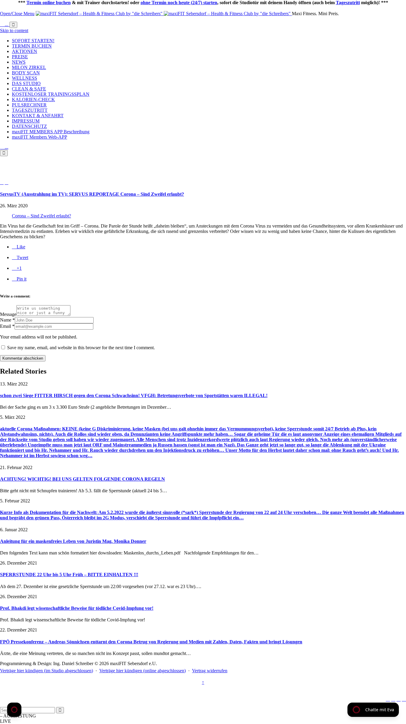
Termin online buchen (48, 2)
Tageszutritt (348, 2)
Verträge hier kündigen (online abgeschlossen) (142, 670)
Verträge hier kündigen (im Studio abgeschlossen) (46, 670)
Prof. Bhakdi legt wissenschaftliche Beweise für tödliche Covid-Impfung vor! (76, 608)
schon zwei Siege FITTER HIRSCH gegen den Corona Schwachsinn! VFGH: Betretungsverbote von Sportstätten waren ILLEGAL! (133, 395)
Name (5, 319)
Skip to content (14, 30)
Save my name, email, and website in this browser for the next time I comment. (80, 347)
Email (5, 326)
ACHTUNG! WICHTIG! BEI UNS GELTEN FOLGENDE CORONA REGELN (82, 479)
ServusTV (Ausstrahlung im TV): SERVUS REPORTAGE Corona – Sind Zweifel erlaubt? (92, 194)
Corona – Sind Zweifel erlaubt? (41, 215)
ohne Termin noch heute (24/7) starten (179, 2)
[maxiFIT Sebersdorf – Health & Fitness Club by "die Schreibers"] (164, 13)
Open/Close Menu (17, 13)
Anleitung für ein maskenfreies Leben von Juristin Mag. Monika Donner (73, 541)
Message (8, 314)
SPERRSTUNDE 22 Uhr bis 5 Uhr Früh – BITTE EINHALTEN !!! (69, 574)
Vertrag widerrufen (209, 670)
